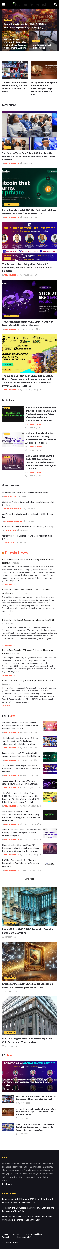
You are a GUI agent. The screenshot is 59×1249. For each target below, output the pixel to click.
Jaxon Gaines (10, 530)
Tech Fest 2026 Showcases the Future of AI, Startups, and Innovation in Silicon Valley (36, 1097)
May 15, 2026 (27, 163)
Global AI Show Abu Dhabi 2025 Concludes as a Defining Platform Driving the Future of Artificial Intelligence (21, 832)
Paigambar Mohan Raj (13, 509)
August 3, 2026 (24, 1103)
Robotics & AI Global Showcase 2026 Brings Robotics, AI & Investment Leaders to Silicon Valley (26, 1082)
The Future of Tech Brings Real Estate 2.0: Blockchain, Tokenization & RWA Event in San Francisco (27, 268)
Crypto (8, 20)
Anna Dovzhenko (11, 163)
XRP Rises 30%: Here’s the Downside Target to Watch (25, 492)
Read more (7, 1184)
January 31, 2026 (29, 870)
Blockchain (10, 923)
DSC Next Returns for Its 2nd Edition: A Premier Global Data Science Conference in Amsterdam (20, 863)
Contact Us (17, 1234)
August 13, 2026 (12, 1089)
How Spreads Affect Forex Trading (41, 46)
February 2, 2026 (34, 428)
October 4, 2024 (10, 937)
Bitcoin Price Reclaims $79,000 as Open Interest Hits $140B (28, 620)
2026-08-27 (24, 496)
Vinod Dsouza (10, 496)
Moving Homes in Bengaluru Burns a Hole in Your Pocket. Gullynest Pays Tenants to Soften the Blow (15, 88)
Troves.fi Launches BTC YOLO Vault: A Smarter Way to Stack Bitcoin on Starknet (27, 323)
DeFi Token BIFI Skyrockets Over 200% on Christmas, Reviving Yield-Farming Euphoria (15, 43)
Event (7, 147)
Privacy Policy (7, 1237)
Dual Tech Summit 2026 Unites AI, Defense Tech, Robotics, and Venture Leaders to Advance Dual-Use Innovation (43, 88)
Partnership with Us (24, 1237)
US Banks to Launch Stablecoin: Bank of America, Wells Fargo (28, 526)
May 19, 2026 (27, 732)
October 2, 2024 (10, 991)
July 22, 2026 (23, 1134)
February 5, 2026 (29, 390)
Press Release (11, 204)
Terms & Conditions (34, 1234)
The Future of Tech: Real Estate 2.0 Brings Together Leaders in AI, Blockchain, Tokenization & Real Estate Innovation (28, 156)
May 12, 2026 (27, 217)
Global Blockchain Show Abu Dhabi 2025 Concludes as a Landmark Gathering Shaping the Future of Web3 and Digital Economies (40, 462)
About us (5, 1234)
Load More (29, 879)
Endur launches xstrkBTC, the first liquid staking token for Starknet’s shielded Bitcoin (29, 211)
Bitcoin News (16, 552)
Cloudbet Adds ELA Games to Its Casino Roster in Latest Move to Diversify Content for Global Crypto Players (20, 725)
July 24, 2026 (23, 1118)
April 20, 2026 (28, 275)
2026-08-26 (24, 530)
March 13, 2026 (28, 329)
